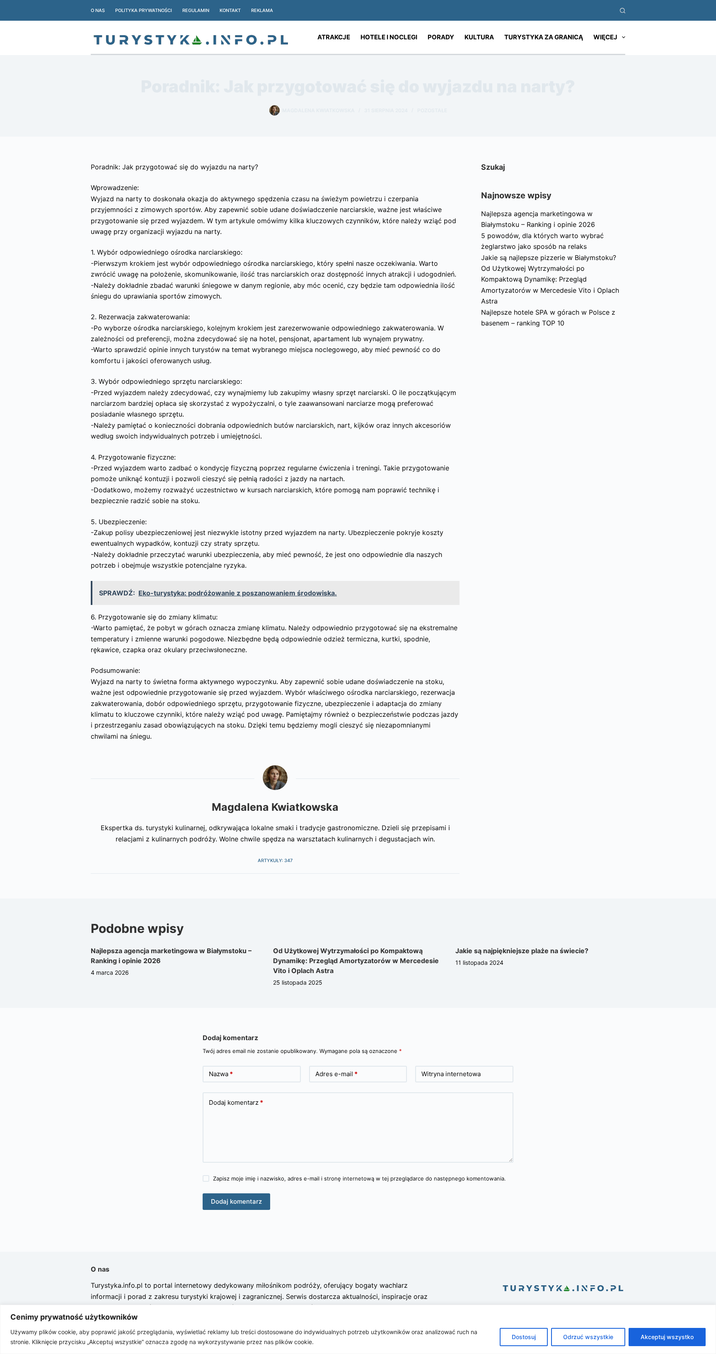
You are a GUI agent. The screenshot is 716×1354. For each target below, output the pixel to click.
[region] (358, 1329)
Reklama (262, 10)
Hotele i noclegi (388, 37)
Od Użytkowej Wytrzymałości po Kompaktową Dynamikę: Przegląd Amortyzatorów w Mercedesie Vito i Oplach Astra (356, 961)
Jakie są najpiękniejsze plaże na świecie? (521, 951)
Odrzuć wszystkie (588, 1336)
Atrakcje (333, 37)
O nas (98, 10)
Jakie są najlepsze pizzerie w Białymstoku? (548, 257)
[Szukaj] (622, 10)
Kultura (479, 37)
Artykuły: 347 (275, 860)
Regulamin (195, 10)
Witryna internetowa (451, 1074)
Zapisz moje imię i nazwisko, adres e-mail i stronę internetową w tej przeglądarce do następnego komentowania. (359, 1178)
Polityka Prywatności (143, 10)
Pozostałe (432, 110)
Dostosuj (524, 1336)
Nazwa (221, 1074)
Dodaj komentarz (236, 1102)
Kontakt (230, 10)
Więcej (605, 37)
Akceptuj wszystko (667, 1336)
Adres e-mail (336, 1074)
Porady (441, 37)
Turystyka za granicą (543, 37)
